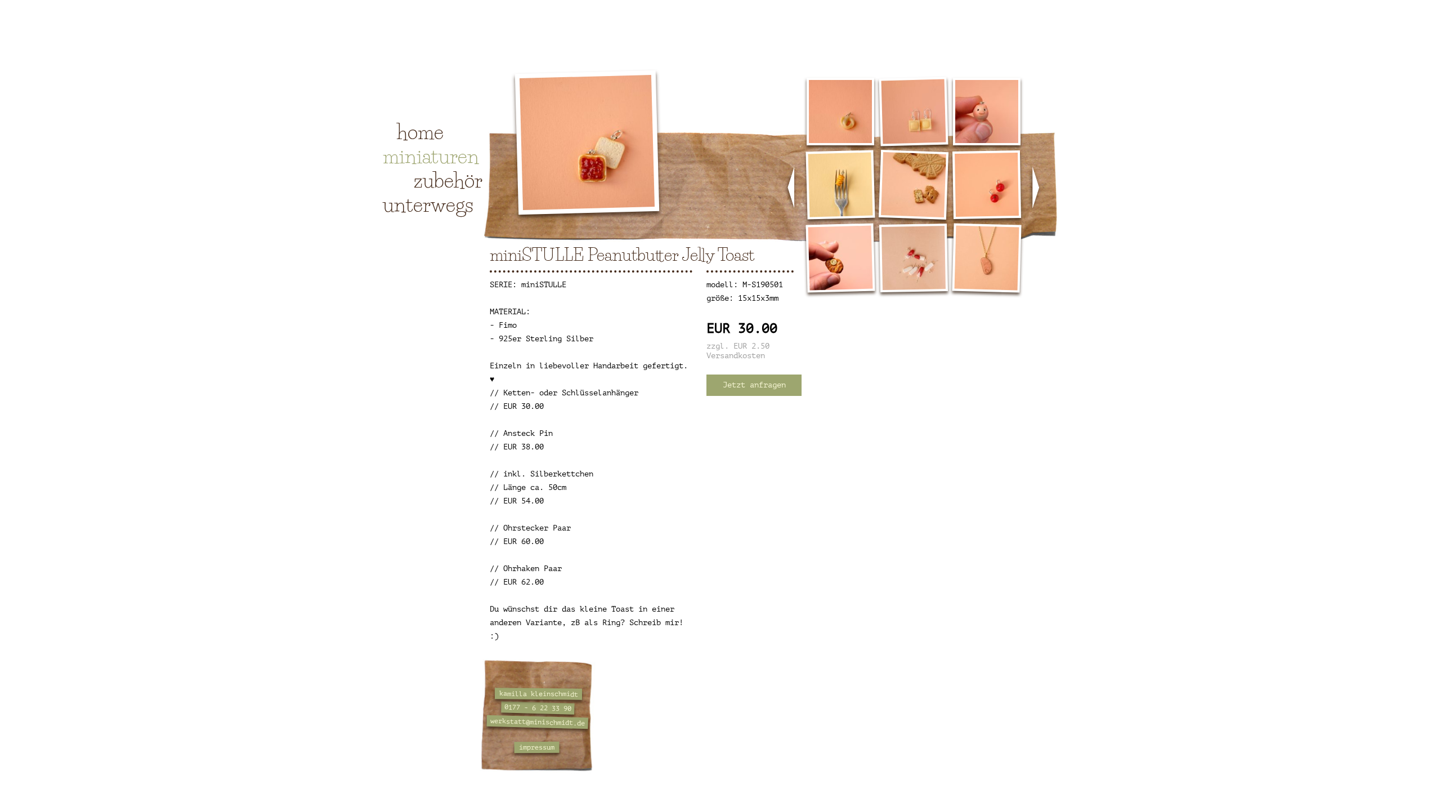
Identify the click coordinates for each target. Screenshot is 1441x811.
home (420, 131)
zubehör (448, 180)
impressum (536, 747)
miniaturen (431, 156)
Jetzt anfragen (754, 385)
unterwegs (428, 204)
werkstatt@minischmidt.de (537, 722)
